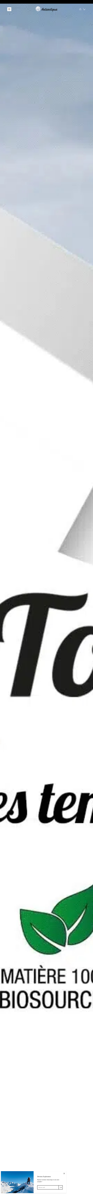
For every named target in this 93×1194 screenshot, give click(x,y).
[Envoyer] (61, 1187)
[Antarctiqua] (46, 9)
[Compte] (80, 9)
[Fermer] (64, 1173)
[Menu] (9, 9)
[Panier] (84, 9)
